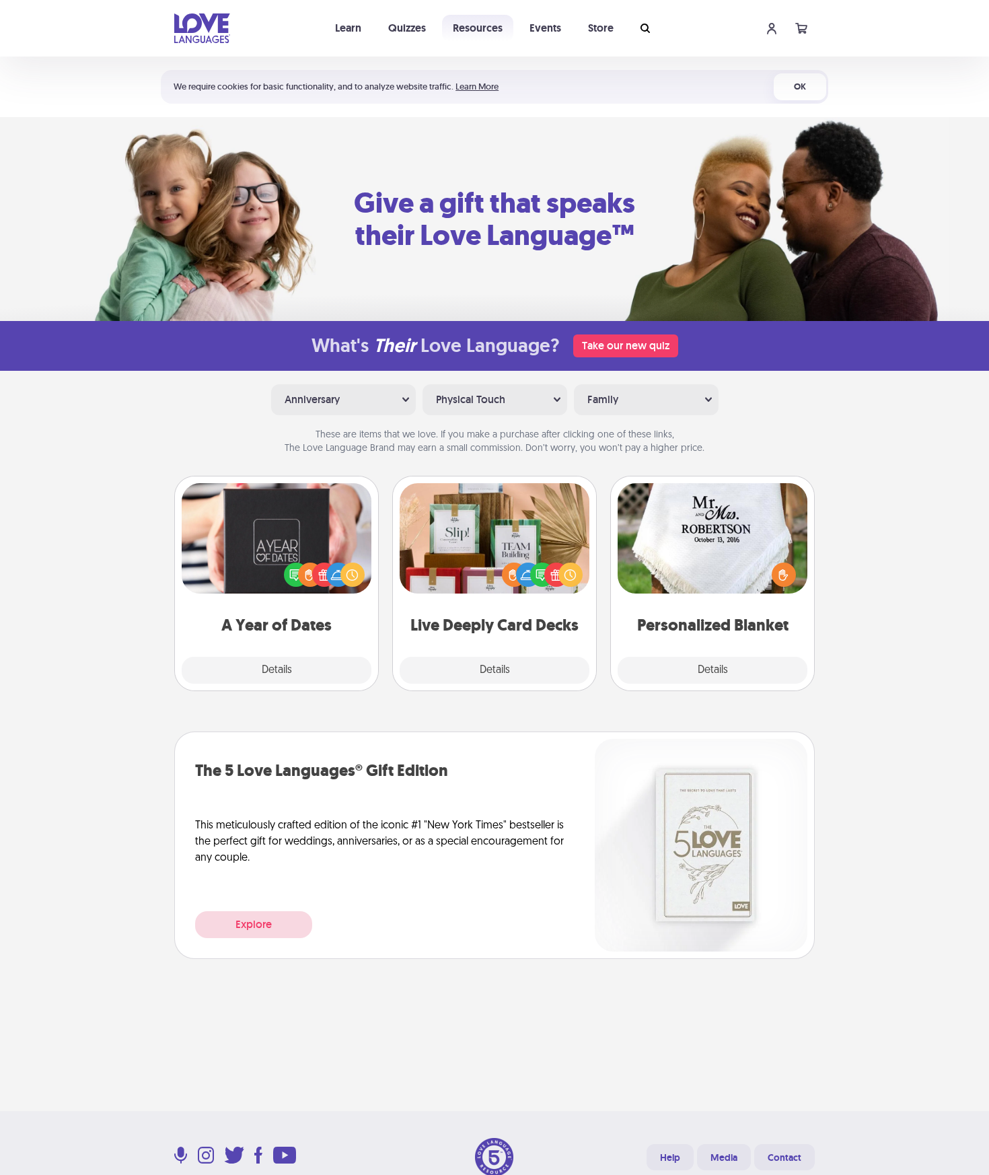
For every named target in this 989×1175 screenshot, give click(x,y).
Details (277, 670)
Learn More (477, 86)
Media (723, 1157)
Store (601, 28)
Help (670, 1157)
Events (545, 28)
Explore (253, 924)
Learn (348, 28)
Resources (478, 28)
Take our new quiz (625, 346)
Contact (784, 1157)
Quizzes (407, 28)
